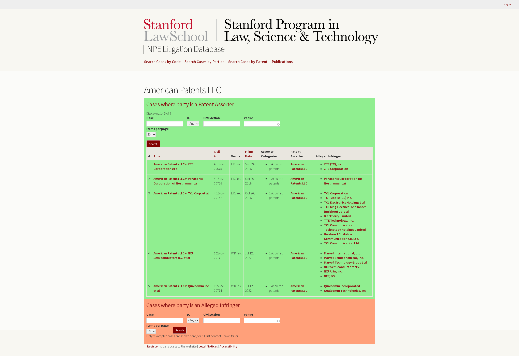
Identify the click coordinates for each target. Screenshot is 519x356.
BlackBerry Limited (337, 216)
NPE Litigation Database (186, 48)
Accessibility (228, 346)
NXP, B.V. (330, 276)
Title (156, 156)
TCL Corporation (336, 193)
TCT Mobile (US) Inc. (338, 198)
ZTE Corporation (336, 169)
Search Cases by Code (162, 62)
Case (150, 118)
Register (153, 346)
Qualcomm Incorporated (342, 286)
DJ (189, 118)
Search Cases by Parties (204, 62)
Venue (248, 118)
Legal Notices (208, 346)
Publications (282, 62)
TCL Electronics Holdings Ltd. (345, 202)
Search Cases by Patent (248, 62)
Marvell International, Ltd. (342, 253)
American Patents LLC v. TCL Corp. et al (181, 193)
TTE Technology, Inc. (339, 220)
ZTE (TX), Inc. (333, 164)
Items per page (157, 129)
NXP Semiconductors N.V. (342, 267)
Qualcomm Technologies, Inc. (345, 290)
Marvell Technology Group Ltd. (346, 262)
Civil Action (211, 118)
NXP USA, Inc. (333, 271)
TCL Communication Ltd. (342, 243)
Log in (507, 4)
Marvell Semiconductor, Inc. (344, 258)
